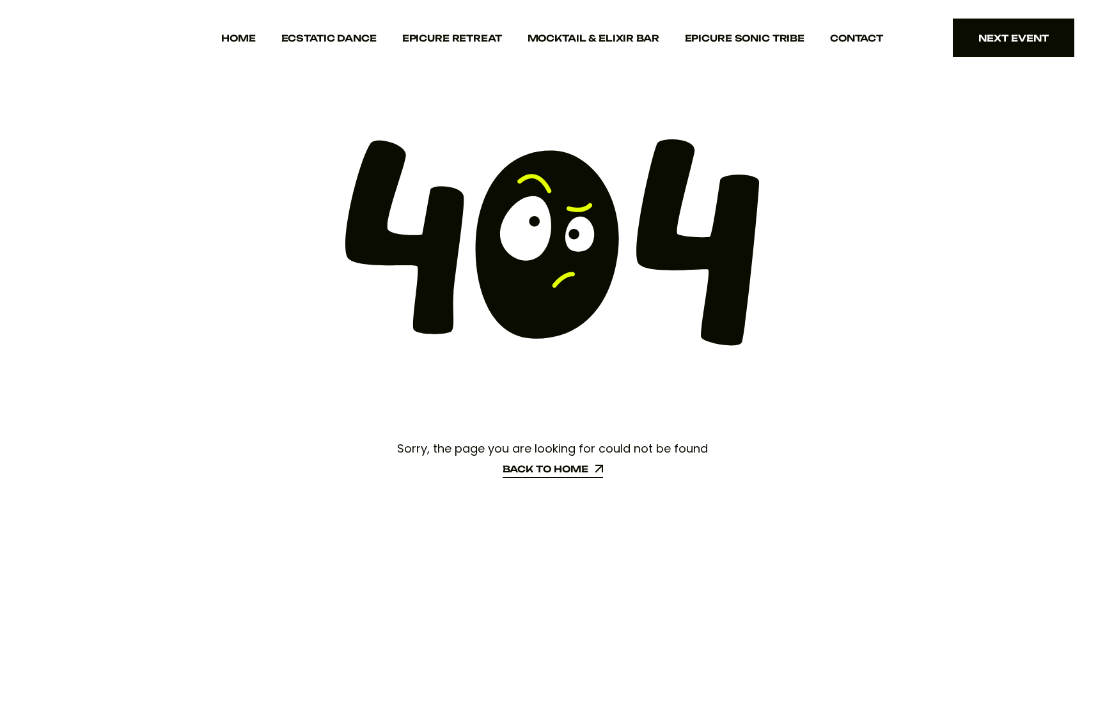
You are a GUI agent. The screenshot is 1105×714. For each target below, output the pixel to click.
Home (238, 38)
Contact (856, 38)
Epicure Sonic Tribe (744, 38)
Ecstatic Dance (329, 38)
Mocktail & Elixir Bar (593, 38)
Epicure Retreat (452, 38)
